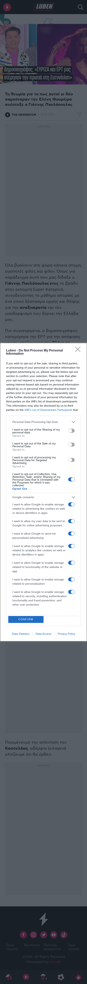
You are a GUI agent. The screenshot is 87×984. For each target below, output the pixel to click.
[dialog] (43, 492)
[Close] (79, 350)
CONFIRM (25, 619)
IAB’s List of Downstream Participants (48, 409)
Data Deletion (20, 633)
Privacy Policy (66, 633)
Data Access (43, 633)
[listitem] (43, 422)
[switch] (71, 431)
